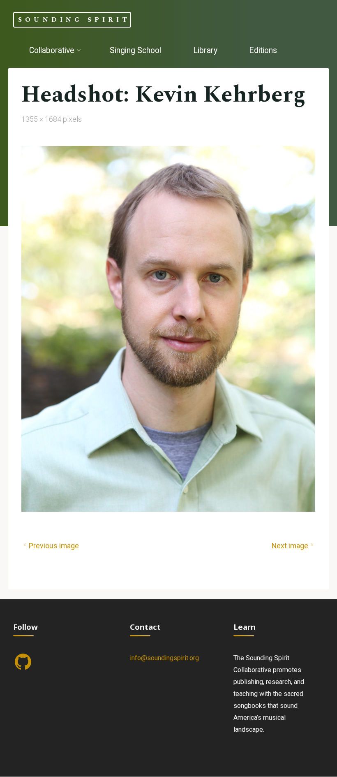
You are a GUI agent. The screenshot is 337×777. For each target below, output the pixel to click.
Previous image (54, 546)
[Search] (92, 81)
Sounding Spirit (74, 19)
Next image (290, 546)
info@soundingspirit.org (164, 658)
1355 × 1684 (42, 119)
